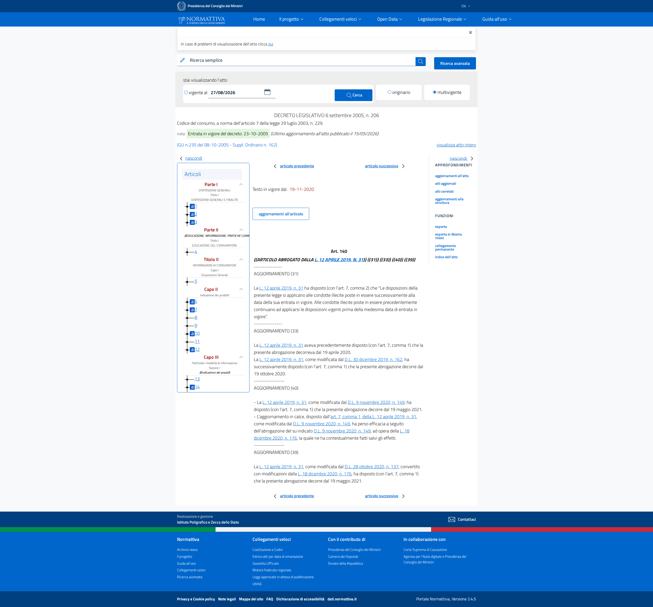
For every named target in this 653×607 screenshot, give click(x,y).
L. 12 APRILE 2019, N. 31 (339, 259)
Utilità (257, 583)
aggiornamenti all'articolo (281, 214)
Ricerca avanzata (455, 63)
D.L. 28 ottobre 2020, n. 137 (371, 466)
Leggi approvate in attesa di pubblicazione (283, 576)
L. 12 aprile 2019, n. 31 (281, 287)
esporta (441, 226)
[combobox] (302, 60)
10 (197, 333)
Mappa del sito (251, 599)
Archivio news (187, 549)
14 (197, 386)
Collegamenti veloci (191, 570)
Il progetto (184, 556)
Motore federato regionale (272, 570)
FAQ (270, 599)
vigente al (198, 92)
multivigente (449, 92)
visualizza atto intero (456, 144)
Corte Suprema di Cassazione (425, 549)
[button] (267, 92)
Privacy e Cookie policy (196, 599)
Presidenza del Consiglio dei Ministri (354, 549)
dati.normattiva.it (342, 599)
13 (197, 378)
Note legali (227, 599)
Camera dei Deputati (343, 556)
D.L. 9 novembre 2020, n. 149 (376, 402)
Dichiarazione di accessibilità (300, 599)
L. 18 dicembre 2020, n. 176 (324, 473)
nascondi (193, 158)
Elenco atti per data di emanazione (278, 556)
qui (270, 44)
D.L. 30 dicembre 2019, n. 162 (373, 359)
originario (401, 92)
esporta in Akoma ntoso (448, 235)
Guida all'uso (186, 563)
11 (197, 341)
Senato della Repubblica (345, 563)
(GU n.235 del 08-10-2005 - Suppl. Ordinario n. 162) (227, 144)
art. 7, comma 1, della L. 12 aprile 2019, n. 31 (373, 416)
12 (197, 349)
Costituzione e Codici (268, 549)
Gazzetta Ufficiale (266, 563)
